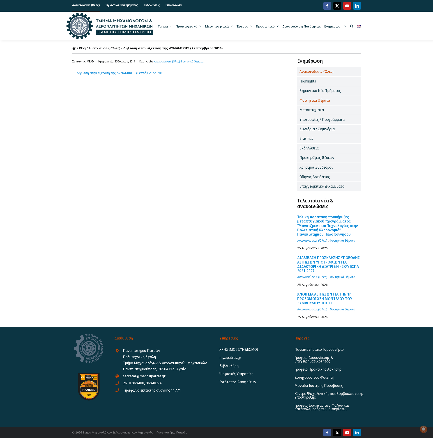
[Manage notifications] (423, 429)
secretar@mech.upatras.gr (144, 376)
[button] (351, 26)
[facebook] (327, 6)
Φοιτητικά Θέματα (191, 61)
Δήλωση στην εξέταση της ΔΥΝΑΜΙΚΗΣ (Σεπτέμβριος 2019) (121, 73)
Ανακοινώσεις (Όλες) (104, 48)
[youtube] (347, 6)
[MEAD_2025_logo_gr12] (109, 14)
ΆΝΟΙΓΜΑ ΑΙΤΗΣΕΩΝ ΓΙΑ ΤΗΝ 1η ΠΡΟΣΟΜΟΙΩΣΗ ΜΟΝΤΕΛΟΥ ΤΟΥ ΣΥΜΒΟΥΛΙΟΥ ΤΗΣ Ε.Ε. (324, 298)
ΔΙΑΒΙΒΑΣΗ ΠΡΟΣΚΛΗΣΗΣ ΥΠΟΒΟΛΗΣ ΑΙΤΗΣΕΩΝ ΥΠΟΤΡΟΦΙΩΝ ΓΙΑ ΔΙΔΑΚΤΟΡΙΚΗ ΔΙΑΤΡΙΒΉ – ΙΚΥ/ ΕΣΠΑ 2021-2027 (328, 264)
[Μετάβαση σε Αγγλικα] (359, 26)
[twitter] (337, 6)
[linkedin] (357, 6)
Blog (82, 48)
